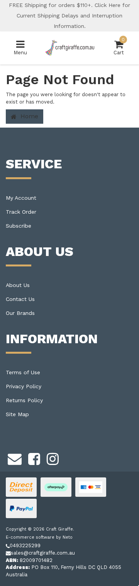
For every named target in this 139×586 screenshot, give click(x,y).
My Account (21, 198)
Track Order (21, 212)
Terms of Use (23, 372)
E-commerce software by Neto (39, 537)
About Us (18, 285)
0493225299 (25, 545)
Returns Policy (24, 400)
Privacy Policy (23, 386)
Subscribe (18, 226)
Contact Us (20, 299)
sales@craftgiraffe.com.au (43, 553)
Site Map (17, 414)
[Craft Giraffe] (69, 47)
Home (28, 116)
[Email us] (15, 457)
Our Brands (20, 313)
